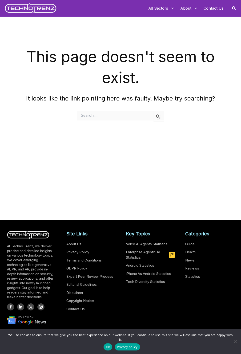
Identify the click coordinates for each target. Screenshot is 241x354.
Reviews (192, 268)
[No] (235, 341)
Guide (190, 244)
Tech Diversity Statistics (145, 281)
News (190, 260)
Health (190, 252)
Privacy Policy (77, 252)
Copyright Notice (80, 300)
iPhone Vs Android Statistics (148, 273)
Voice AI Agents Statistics (147, 244)
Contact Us (75, 309)
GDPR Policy (76, 268)
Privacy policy (127, 347)
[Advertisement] (120, 169)
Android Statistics (140, 265)
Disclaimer (74, 292)
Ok (108, 347)
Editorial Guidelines (81, 284)
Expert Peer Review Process (89, 276)
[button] (234, 8)
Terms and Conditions (84, 260)
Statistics (192, 276)
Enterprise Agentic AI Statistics (149, 255)
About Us (73, 244)
